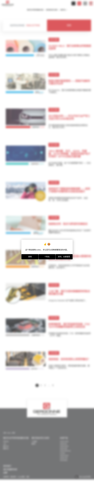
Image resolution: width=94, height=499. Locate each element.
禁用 (30, 257)
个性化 (47, 257)
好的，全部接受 (64, 257)
